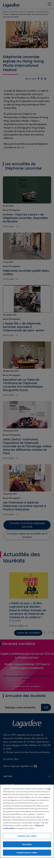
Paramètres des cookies (27, 836)
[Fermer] (49, 789)
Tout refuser (27, 844)
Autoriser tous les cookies (27, 852)
